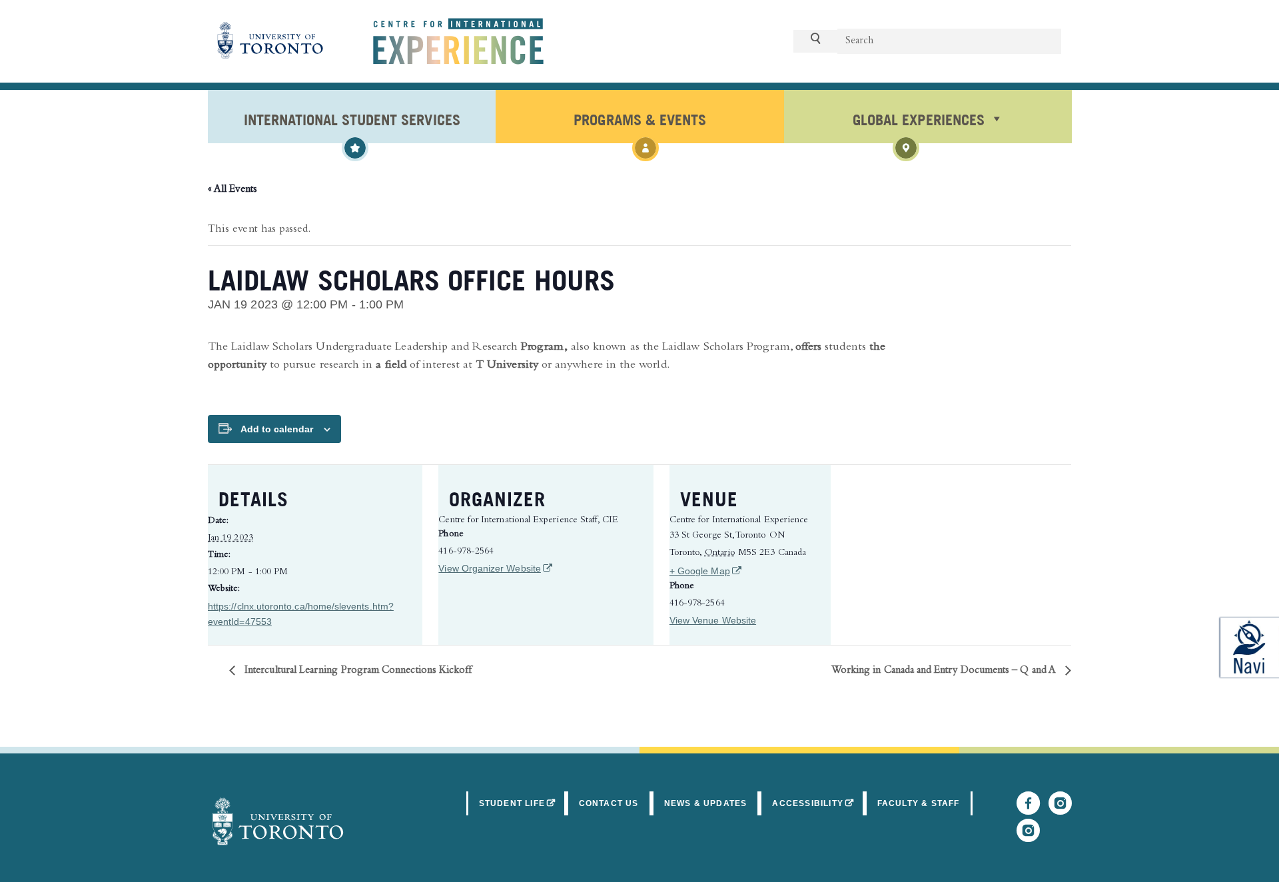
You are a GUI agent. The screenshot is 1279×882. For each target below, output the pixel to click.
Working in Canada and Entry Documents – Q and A (945, 670)
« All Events (232, 190)
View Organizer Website (494, 568)
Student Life (522, 803)
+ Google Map (743, 570)
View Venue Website (712, 620)
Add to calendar (276, 429)
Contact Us (609, 803)
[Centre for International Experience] (278, 821)
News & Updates (705, 803)
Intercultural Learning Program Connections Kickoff (357, 670)
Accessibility (818, 803)
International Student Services (352, 119)
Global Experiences (918, 119)
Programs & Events (639, 119)
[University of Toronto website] (270, 41)
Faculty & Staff (918, 803)
